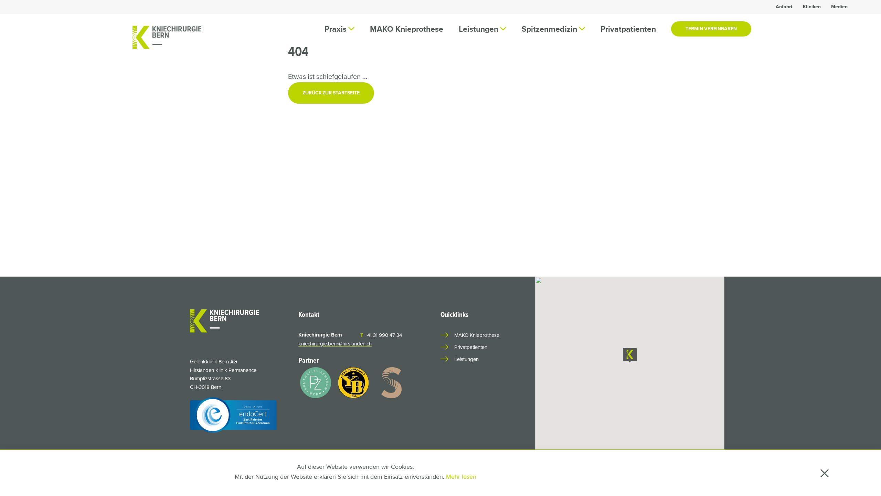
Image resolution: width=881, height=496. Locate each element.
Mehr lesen (461, 476)
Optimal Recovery (619, 59)
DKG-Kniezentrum (668, 59)
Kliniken (812, 6)
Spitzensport (570, 53)
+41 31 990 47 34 (381, 335)
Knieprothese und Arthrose (487, 59)
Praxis (370, 53)
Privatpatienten (628, 29)
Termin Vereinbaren (711, 28)
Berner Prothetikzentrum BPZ (731, 66)
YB (532, 53)
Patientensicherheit (806, 53)
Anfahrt (784, 6)
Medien (839, 6)
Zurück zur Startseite (331, 92)
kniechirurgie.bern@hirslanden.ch (335, 344)
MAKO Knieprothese (406, 29)
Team (339, 53)
